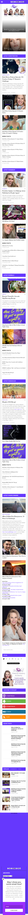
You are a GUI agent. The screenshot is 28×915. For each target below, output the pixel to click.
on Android (8, 701)
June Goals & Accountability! (8, 597)
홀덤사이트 (14, 816)
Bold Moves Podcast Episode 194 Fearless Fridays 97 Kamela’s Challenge (12, 79)
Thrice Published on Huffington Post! (10, 472)
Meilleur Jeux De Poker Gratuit (14, 861)
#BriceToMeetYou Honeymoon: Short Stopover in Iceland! (11, 577)
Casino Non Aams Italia (14, 821)
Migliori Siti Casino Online (14, 819)
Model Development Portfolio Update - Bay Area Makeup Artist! (14, 49)
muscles (4, 400)
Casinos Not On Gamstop (14, 820)
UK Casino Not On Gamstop (14, 836)
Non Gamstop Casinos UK (14, 814)
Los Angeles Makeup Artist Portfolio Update (13, 240)
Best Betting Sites (14, 840)
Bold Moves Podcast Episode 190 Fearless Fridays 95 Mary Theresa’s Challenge (13, 144)
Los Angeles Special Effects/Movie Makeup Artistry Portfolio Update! (13, 251)
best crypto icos (18, 409)
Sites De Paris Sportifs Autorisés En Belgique (14, 847)
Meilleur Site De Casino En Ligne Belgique (14, 848)
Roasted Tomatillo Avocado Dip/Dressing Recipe (11, 297)
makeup (4, 188)
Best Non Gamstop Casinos (14, 827)
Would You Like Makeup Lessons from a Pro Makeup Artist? (14, 30)
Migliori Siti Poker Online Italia (14, 849)
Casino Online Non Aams (14, 845)
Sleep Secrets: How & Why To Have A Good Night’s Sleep (13, 325)
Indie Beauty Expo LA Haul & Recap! (10, 260)
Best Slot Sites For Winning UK (14, 834)
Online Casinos (14, 835)
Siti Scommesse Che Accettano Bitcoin (14, 854)
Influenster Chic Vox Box (7, 245)
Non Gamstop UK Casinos (14, 828)
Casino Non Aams (14, 818)
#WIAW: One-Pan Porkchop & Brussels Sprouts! (12, 346)
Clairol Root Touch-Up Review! (9, 256)
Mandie (14, 92)
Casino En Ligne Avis (14, 855)
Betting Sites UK (14, 838)
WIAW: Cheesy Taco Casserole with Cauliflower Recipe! (12, 362)
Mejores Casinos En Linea (14, 865)
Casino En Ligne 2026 (14, 856)
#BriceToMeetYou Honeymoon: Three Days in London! (14, 557)
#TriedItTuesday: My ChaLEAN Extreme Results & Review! (13, 477)
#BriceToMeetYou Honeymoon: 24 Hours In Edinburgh (13, 517)
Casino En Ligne (14, 842)
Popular (6, 769)
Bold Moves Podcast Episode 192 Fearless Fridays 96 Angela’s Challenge (12, 132)
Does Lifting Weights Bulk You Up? (11, 441)
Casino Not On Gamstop (14, 829)
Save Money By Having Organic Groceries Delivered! (13, 357)
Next (24, 25)
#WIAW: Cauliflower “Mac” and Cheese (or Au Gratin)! (14, 368)
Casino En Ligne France (14, 857)
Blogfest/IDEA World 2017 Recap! (9, 482)
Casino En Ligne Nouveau (14, 853)
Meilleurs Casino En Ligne (14, 858)
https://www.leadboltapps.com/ (9, 532)
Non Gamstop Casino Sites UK (14, 825)
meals (4, 294)
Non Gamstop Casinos (14, 815)
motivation (5, 75)
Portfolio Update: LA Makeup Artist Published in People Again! (13, 192)
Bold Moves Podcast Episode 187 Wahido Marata (12, 161)
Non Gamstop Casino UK (14, 846)
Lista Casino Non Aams (14, 863)
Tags (19, 769)
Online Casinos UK (14, 822)
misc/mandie (6, 514)
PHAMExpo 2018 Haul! (8, 221)
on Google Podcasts (10, 706)
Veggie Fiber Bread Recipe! (8, 372)
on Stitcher (8, 711)
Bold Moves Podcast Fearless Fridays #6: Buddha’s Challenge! (18, 790)
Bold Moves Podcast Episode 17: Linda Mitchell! (12, 487)
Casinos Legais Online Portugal (14, 833)
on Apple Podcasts (10, 695)
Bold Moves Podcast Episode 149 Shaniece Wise (12, 467)
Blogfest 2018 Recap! (9, 402)
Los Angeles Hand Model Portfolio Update (11, 595)
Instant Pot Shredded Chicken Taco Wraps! (11, 353)
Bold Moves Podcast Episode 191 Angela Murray (12, 139)
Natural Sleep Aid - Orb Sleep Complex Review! (12, 589)
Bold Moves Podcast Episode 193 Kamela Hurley (12, 111)
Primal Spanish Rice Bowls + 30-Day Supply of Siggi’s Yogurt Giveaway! (18, 799)
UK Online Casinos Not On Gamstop (14, 824)
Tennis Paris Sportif (14, 850)
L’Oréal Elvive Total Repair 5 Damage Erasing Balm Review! (13, 266)
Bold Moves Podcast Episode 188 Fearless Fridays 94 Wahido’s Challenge (13, 156)
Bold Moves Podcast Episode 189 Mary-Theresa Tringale (12, 150)
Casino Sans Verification (14, 852)
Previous (3, 25)
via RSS (8, 716)
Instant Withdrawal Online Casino (14, 826)
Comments (13, 769)
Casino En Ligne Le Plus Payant (14, 862)
